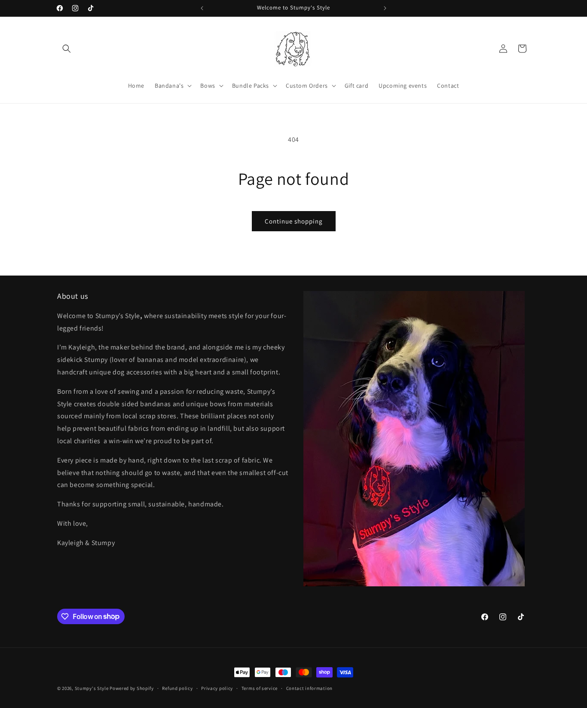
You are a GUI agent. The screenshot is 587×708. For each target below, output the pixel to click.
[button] (66, 48)
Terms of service (260, 688)
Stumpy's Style (92, 688)
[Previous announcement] (202, 8)
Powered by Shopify (132, 688)
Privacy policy (217, 688)
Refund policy (177, 688)
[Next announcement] (385, 8)
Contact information (309, 688)
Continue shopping (294, 221)
